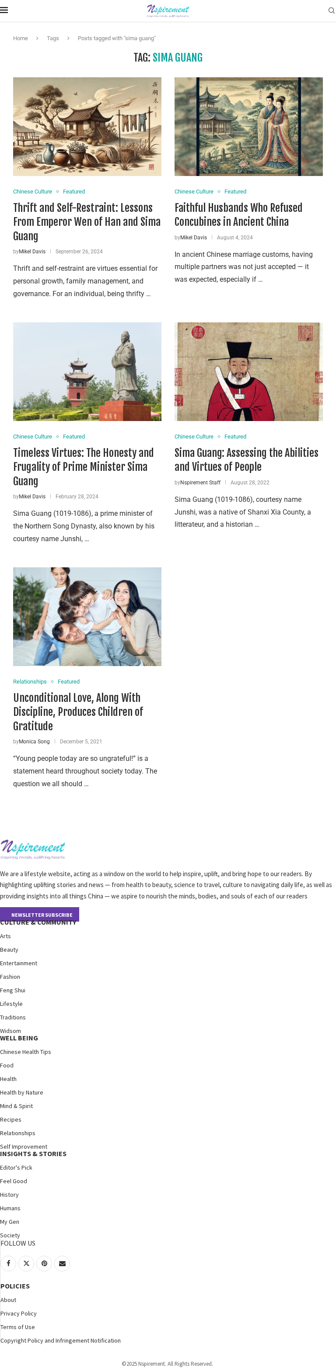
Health (8, 1079)
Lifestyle (11, 1004)
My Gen (9, 1222)
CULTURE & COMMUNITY (38, 922)
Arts (5, 936)
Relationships (17, 1133)
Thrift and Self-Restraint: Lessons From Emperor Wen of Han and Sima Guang (87, 222)
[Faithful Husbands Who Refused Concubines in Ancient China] (249, 126)
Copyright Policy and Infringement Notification (60, 1340)
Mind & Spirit (16, 1106)
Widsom (10, 1031)
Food (7, 1065)
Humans (10, 1208)
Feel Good (13, 1181)
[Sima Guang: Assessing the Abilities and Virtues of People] (249, 371)
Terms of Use (17, 1327)
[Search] (331, 10)
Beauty (9, 949)
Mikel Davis (32, 252)
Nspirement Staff (200, 483)
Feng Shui (12, 990)
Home (20, 38)
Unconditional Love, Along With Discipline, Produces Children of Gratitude (78, 712)
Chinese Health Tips (25, 1052)
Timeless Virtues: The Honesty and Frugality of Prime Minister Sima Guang (83, 467)
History (9, 1194)
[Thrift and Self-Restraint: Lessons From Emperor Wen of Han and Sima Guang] (87, 126)
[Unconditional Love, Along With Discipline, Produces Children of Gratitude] (87, 616)
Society (10, 1235)
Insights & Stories (33, 1153)
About (8, 1300)
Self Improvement (23, 1146)
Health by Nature (21, 1092)
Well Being (19, 1037)
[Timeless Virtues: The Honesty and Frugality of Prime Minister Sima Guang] (87, 371)
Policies (15, 1285)
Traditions (13, 1017)
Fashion (10, 977)
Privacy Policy (18, 1313)
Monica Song (34, 742)
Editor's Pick (16, 1167)
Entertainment (18, 963)
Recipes (10, 1119)
